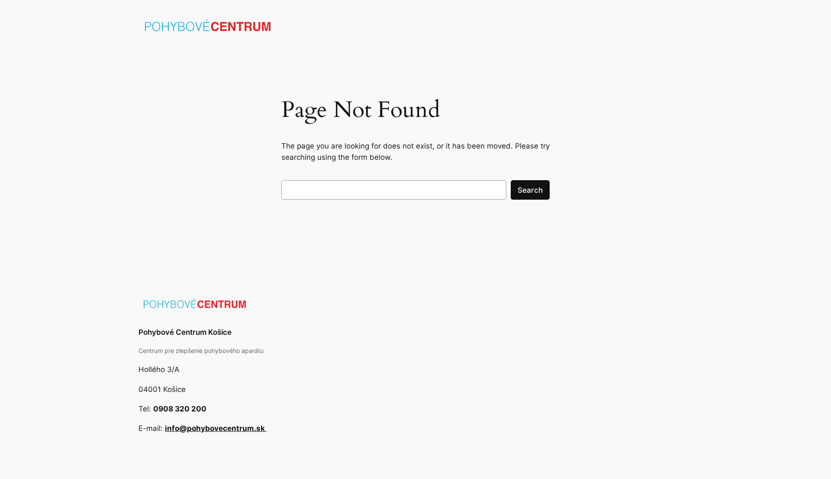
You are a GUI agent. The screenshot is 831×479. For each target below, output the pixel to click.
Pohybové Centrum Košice (185, 332)
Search (530, 190)
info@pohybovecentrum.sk (216, 428)
